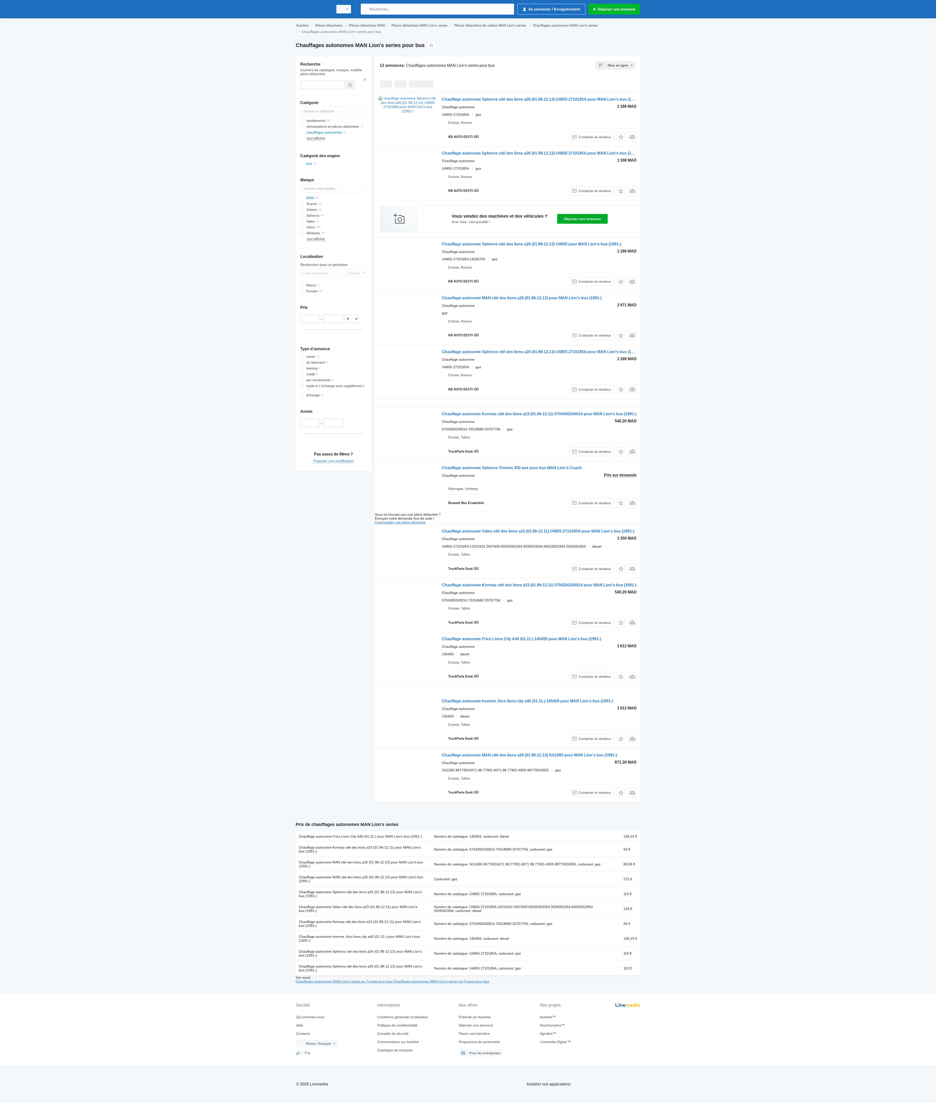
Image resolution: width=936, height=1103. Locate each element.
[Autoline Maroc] (313, 9)
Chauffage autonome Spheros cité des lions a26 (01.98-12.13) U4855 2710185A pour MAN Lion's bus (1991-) (541, 99)
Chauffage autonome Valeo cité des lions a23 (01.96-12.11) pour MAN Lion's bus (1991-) (358, 909)
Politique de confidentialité (397, 1025)
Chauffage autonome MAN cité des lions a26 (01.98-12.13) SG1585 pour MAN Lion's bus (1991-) (529, 755)
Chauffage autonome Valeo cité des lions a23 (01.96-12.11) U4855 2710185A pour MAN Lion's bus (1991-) (538, 531)
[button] (620, 136)
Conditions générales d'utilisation (402, 1017)
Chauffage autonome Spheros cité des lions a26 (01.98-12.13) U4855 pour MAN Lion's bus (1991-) (531, 244)
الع (298, 1053)
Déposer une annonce (582, 219)
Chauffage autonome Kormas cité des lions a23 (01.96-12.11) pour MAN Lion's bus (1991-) (360, 849)
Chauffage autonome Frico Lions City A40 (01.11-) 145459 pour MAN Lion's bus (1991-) (521, 639)
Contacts (303, 1033)
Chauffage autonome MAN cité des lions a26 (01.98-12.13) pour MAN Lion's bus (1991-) (522, 298)
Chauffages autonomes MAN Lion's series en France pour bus (441, 981)
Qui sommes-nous (310, 1017)
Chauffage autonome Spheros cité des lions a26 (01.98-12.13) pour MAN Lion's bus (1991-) (360, 894)
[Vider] (365, 79)
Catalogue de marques (395, 1050)
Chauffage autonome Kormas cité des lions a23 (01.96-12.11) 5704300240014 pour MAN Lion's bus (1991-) (539, 414)
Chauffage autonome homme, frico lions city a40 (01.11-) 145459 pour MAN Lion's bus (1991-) (527, 701)
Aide (299, 1025)
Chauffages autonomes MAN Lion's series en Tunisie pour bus (344, 981)
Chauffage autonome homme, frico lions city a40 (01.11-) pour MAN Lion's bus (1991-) (359, 938)
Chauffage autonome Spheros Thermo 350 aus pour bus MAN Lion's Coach (512, 468)
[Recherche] (365, 9)
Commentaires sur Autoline (398, 1042)
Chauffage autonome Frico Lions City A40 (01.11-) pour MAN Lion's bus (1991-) (360, 836)
